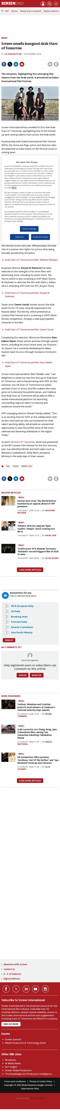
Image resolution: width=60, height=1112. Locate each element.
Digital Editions (12, 978)
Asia (8, 466)
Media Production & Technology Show (25, 1042)
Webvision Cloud (37, 1098)
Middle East (26, 466)
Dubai (15, 466)
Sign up (9, 640)
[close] (58, 58)
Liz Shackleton (13, 54)
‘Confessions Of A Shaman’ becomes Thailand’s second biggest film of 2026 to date (38, 551)
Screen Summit (13, 1039)
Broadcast (10, 1059)
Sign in (20, 58)
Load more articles (30, 569)
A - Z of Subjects (12, 974)
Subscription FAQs (30, 1088)
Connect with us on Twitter (16, 989)
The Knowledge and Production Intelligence (28, 1073)
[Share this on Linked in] (15, 64)
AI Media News (13, 1063)
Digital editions (51, 11)
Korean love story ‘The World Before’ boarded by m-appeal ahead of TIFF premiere (36, 504)
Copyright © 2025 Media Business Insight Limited (28, 1085)
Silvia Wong (51, 558)
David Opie (50, 535)
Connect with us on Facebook (6, 989)
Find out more (11, 1024)
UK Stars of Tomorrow (22, 441)
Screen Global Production (18, 1070)
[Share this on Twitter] (9, 64)
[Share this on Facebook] (3, 64)
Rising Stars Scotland (30, 11)
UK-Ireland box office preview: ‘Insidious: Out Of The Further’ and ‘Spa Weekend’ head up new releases (38, 760)
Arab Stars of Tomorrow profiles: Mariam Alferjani (31, 259)
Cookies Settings (29, 229)
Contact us (9, 969)
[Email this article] (21, 64)
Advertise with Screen (15, 964)
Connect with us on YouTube (35, 989)
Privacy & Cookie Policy (41, 1081)
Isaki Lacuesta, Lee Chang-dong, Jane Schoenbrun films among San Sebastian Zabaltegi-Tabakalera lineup (37, 733)
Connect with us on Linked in (26, 989)
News (4, 38)
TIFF (7, 11)
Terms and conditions (15, 1081)
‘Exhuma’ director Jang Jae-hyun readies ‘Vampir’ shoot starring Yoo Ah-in (36, 529)
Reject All (19, 237)
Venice (14, 11)
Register (36, 675)
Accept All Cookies (40, 237)
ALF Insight (11, 1066)
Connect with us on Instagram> (45, 989)
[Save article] (56, 64)
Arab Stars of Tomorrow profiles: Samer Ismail (29, 329)
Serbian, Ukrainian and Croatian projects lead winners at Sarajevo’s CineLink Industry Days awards (36, 707)
